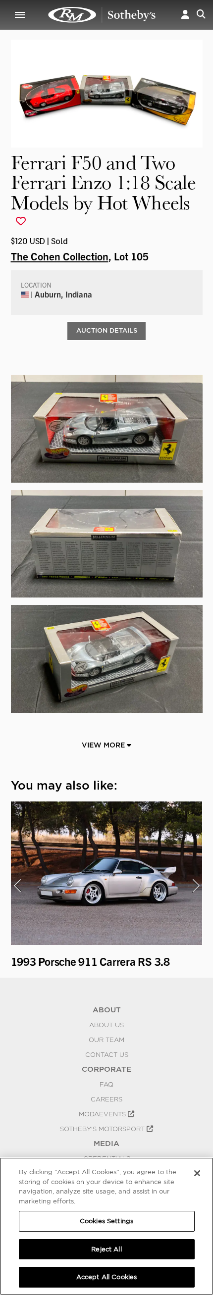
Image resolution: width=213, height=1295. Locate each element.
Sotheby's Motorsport (103, 1129)
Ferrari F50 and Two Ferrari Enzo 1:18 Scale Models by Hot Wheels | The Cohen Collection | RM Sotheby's (102, 15)
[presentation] (17, 885)
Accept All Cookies (106, 1277)
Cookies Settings (106, 1221)
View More (104, 745)
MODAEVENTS (103, 1114)
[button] (185, 14)
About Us (106, 1025)
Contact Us (106, 1054)
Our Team (106, 1040)
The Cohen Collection (59, 255)
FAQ (106, 1084)
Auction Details (106, 330)
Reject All (106, 1249)
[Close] (197, 1173)
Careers (106, 1099)
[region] (106, 1226)
